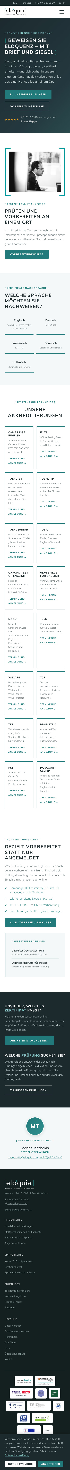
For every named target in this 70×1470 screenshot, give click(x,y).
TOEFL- (14, 905)
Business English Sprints (18, 1237)
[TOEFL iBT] (41, 1393)
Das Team (10, 1342)
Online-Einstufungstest (29, 1040)
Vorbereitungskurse (27, 106)
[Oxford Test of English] (15, 1406)
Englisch (19, 324)
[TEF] (23, 1418)
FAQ (15, 2)
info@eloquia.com (17, 1203)
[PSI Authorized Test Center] (29, 1430)
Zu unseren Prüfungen (28, 94)
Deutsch (50, 322)
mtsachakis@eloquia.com (23, 1157)
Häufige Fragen (13, 1301)
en (64, 2)
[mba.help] (24, 1381)
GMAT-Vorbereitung (46, 905)
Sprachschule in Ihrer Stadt (20, 1272)
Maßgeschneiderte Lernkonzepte (23, 1231)
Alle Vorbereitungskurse (30, 922)
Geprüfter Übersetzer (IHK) (28, 950)
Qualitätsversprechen (17, 1331)
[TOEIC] (54, 1393)
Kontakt (9, 1359)
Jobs (7, 1348)
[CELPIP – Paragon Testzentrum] (48, 1430)
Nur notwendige (20, 1464)
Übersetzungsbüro (15, 1353)
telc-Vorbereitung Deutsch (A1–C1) (31, 898)
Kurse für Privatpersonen (18, 1261)
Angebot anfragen (15, 1243)
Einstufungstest (13, 1266)
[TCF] (58, 1406)
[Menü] (61, 12)
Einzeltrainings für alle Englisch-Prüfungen (36, 911)
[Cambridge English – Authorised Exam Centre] (45, 1381)
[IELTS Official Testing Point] (21, 1393)
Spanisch (51, 345)
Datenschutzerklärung (17, 1455)
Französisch (19, 345)
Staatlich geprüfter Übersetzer (30, 962)
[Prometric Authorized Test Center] (42, 1418)
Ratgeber (26, 2)
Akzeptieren (50, 1464)
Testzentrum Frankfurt (17, 1290)
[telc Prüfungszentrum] (39, 1406)
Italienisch (19, 364)
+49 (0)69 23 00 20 (45, 2)
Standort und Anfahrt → (18, 1209)
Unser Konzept (13, 1325)
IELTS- (24, 905)
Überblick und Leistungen (19, 1226)
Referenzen (11, 1336)
